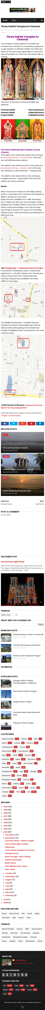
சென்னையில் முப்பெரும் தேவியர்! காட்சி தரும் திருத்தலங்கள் (22, 406)
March (8, 892)
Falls (3, 755)
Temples (5, 792)
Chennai (4, 32)
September (10, 876)
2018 (5, 813)
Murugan (33, 771)
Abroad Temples (8, 739)
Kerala (18, 767)
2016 (5, 819)
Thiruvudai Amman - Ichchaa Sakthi (18, 157)
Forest (15, 755)
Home (5, 20)
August (8, 879)
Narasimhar (6, 776)
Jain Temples (28, 763)
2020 (5, 806)
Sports (21, 788)
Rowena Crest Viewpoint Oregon (27, 656)
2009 (5, 903)
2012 (5, 832)
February (9, 895)
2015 (5, 822)
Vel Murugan (20, 960)
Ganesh (28, 755)
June (7, 886)
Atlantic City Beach (13, 860)
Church (22, 747)
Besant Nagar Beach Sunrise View (17, 491)
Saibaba (16, 784)
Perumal (26, 780)
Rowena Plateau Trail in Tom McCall (28, 634)
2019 (5, 810)
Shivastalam (6, 788)
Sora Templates (19, 1002)
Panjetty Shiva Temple (22, 702)
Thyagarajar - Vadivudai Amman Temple (24, 268)
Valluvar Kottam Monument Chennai (18, 469)
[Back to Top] (22, 1007)
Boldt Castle (10, 863)
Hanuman (5, 759)
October (9, 873)
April (7, 889)
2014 (5, 826)
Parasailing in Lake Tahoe (16, 866)
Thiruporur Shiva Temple (23, 723)
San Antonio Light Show (12, 561)
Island (14, 763)
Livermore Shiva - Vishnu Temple (19, 841)
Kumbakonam (7, 771)
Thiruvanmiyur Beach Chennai (15, 448)
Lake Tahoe (10, 869)
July (7, 883)
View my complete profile (22, 963)
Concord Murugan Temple (16, 844)
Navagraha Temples (9, 780)
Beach (5, 435)
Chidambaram (7, 747)
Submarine (10, 847)
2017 (5, 816)
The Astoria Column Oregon (25, 691)
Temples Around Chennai (11, 415)
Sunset (32, 788)
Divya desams (23, 751)
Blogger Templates (33, 1002)
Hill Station (31, 759)
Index (4, 763)
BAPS (36, 739)
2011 (5, 899)
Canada (17, 743)
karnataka (5, 767)
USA (28, 792)
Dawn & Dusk (6, 751)
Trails (18, 792)
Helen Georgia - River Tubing (17, 856)
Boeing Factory (11, 853)
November (10, 838)
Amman (36, 30)
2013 (5, 829)
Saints (28, 784)
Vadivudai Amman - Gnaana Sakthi (18, 168)
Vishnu (4, 796)
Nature (19, 776)
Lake (21, 771)
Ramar (4, 784)
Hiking (18, 759)
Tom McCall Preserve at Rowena (26, 645)
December (10, 835)
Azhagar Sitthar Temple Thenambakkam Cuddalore (24, 681)
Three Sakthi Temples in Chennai (19, 850)
